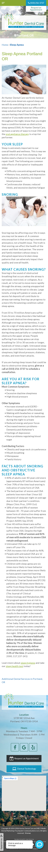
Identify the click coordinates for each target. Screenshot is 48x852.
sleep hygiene (28, 662)
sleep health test (14, 666)
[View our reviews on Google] (24, 746)
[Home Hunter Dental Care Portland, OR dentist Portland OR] (24, 22)
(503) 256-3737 (37, 3)
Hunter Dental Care (26, 828)
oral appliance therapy (17, 134)
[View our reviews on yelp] (33, 746)
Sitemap (28, 833)
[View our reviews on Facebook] (15, 746)
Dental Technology (26, 768)
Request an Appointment (36, 8)
